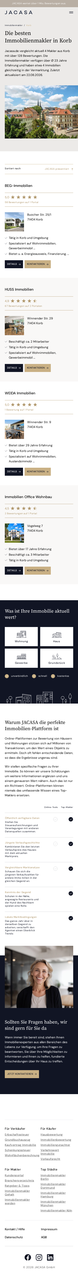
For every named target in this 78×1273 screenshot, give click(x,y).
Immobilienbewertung (56, 1139)
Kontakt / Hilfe (15, 1229)
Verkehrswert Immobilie (50, 1151)
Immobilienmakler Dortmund (53, 1185)
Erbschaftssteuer (17, 1134)
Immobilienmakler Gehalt (17, 1192)
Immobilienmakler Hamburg (53, 1194)
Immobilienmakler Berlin (53, 1177)
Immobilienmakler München (53, 1203)
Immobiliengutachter (55, 1145)
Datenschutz (14, 1237)
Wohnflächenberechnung (22, 1155)
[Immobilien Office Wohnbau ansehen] (39, 534)
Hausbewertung (52, 1134)
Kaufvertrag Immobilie (20, 1145)
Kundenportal (14, 1175)
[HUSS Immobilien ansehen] (39, 330)
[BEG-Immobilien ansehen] (39, 226)
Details (12, 264)
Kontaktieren (36, 264)
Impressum (49, 1229)
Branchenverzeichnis (19, 1180)
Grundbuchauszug (17, 1139)
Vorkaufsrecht (50, 1159)
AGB (44, 1237)
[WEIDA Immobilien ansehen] (39, 433)
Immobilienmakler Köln (56, 1210)
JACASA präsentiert (57, 168)
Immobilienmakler (14, 25)
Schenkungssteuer (17, 1150)
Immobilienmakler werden (17, 1201)
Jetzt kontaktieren (20, 1074)
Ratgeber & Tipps (17, 1185)
